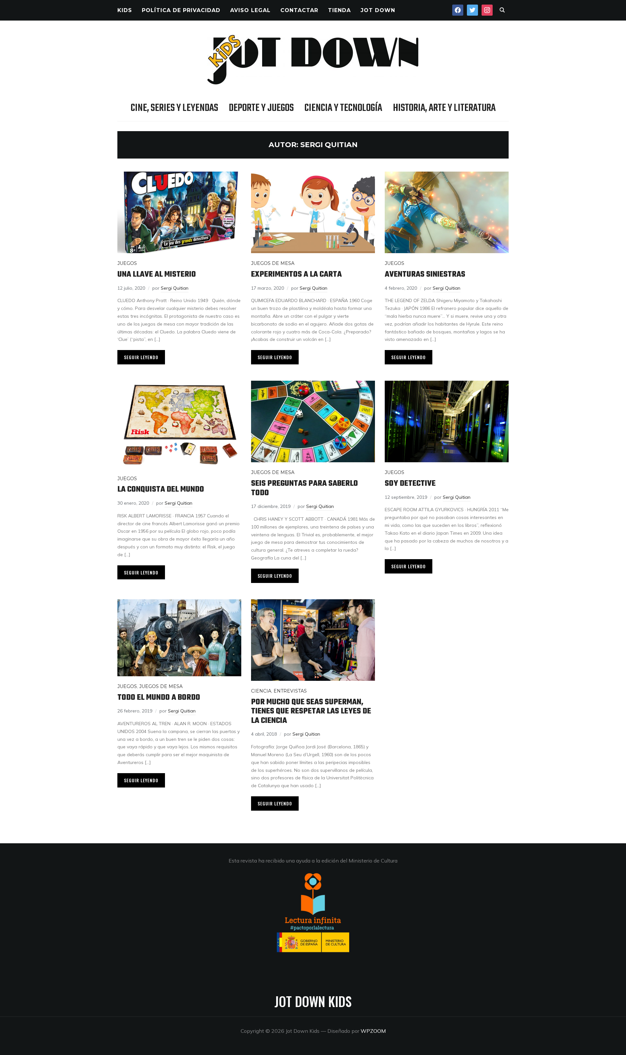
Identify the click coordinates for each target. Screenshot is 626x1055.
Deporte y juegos (261, 108)
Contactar (299, 10)
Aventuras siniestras (425, 274)
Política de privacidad (181, 10)
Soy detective (410, 484)
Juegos (127, 263)
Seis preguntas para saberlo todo (304, 488)
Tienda (339, 10)
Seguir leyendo (141, 357)
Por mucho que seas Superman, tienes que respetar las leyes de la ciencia (311, 711)
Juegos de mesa (272, 263)
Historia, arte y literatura (444, 108)
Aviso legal (250, 10)
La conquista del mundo (160, 489)
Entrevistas (290, 691)
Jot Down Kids (313, 1001)
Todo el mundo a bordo (158, 698)
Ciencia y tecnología (343, 108)
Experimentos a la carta (296, 274)
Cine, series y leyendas (174, 108)
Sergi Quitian (174, 288)
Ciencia (261, 691)
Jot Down (378, 10)
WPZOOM (373, 1031)
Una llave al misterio (156, 274)
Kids (124, 10)
